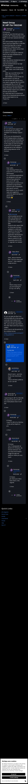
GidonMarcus (11, 312)
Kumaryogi (10, 28)
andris (12, 346)
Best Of (3, 525)
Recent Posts (5, 514)
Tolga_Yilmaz (15, 251)
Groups (3, 520)
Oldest (9, 115)
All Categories (5, 512)
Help (3, 523)
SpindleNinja (15, 368)
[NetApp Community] (9, 5)
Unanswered (14, 518)
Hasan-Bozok (11, 393)
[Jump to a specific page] (24, 119)
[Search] (25, 5)
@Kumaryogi (9, 127)
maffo (9, 122)
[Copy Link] (14, 30)
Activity (3, 516)
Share (5, 103)
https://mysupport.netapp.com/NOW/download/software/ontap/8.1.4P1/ (14, 354)
